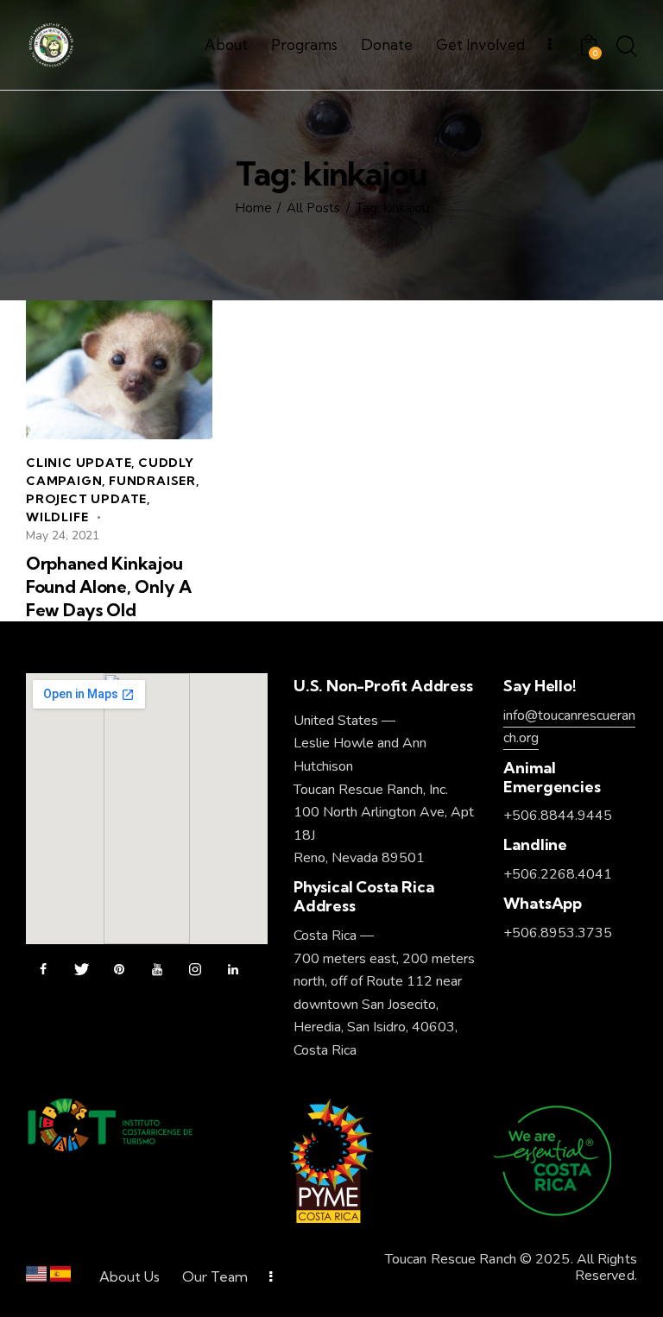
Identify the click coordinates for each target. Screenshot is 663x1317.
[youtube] (157, 970)
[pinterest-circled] (119, 970)
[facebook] (43, 970)
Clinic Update (78, 462)
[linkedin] (233, 970)
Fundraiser (152, 480)
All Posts (313, 208)
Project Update (86, 499)
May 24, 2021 (62, 535)
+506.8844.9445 (557, 815)
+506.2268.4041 (557, 874)
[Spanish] (60, 1278)
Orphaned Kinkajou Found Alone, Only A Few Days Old (109, 586)
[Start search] (627, 47)
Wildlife (57, 517)
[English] (36, 1278)
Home (253, 208)
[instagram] (195, 970)
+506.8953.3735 (557, 932)
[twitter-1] (81, 970)
